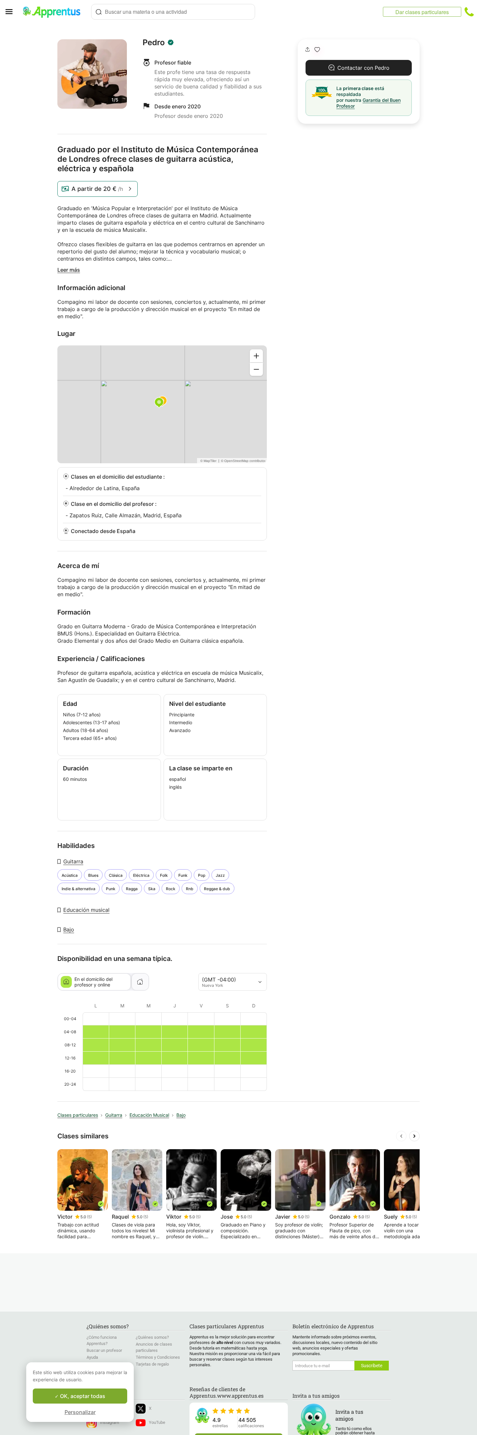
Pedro (154, 43)
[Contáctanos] (469, 11)
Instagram (109, 1422)
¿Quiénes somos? (152, 1337)
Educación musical (86, 910)
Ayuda (92, 1357)
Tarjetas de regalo (152, 1364)
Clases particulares (77, 1115)
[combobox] (173, 12)
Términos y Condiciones (158, 1357)
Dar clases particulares (422, 12)
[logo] (54, 12)
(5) (89, 1216)
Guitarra (73, 861)
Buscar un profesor (104, 1350)
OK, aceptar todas (82, 1396)
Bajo (68, 929)
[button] (317, 49)
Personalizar (80, 1412)
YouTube (157, 1422)
